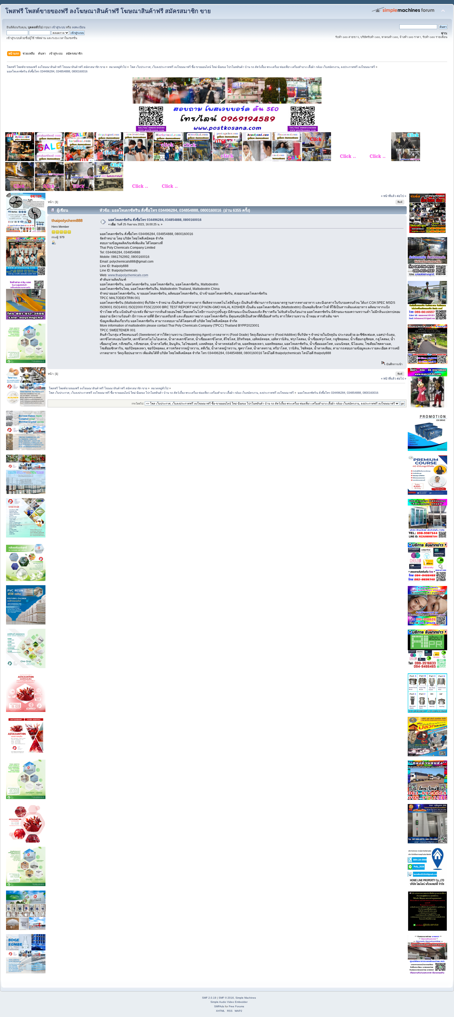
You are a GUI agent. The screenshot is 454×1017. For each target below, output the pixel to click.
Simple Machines (245, 997)
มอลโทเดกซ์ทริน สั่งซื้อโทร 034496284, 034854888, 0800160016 (155, 220)
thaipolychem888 (66, 220)
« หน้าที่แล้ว (388, 196)
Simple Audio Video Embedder (228, 1001)
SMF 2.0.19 (209, 997)
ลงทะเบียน (78, 27)
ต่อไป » (401, 196)
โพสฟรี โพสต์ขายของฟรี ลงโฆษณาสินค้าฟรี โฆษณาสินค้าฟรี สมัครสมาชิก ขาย (108, 11)
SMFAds (219, 1006)
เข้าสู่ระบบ (58, 27)
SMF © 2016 (226, 997)
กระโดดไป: (138, 403)
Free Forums (236, 1006)
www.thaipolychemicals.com (128, 275)
